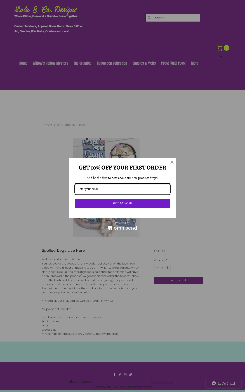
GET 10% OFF (122, 203)
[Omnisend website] (122, 226)
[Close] (172, 162)
